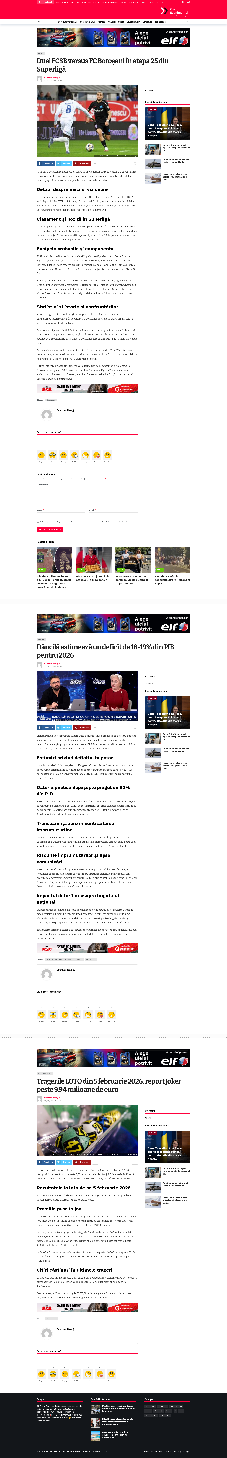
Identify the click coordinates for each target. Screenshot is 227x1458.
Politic (148, 1411)
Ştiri (181, 1411)
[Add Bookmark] (135, 163)
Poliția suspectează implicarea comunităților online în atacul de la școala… (118, 1408)
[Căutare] (188, 22)
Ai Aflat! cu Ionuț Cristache (59, 959)
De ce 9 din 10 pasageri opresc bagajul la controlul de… (176, 148)
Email (92, 510)
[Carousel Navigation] (160, 2)
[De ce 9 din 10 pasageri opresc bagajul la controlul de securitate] (153, 149)
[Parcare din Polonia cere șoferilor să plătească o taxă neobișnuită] (153, 178)
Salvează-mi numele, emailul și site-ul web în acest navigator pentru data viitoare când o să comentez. (88, 522)
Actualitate (52, 1319)
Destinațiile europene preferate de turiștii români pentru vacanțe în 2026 (86, 2)
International (176, 1406)
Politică (152, 109)
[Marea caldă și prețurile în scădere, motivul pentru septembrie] (95, 1436)
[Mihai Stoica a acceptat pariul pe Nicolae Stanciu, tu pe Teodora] (133, 560)
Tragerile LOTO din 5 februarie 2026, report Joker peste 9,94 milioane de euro (109, 1085)
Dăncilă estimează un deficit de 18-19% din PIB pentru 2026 (105, 651)
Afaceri (41, 639)
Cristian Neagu (52, 77)
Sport (40, 53)
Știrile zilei (164, 1415)
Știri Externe (151, 1415)
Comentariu (43, 484)
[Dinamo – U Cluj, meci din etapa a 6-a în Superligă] (94, 560)
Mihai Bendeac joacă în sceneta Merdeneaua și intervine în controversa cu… (117, 1422)
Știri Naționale (45, 1074)
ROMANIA (149, 683)
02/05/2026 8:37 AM (53, 80)
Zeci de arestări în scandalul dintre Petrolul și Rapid (172, 580)
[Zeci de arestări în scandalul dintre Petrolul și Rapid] (172, 560)
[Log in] (188, 2)
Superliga (51, 400)
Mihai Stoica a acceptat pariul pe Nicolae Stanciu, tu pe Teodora (131, 580)
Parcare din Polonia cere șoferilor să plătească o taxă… (175, 177)
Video (88, 959)
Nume (40, 510)
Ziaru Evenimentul (52, 1451)
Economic (78, 959)
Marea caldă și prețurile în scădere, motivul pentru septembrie (115, 1435)
